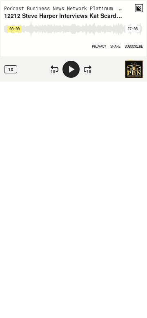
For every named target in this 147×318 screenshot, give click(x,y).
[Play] (71, 69)
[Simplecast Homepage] (138, 8)
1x (10, 69)
